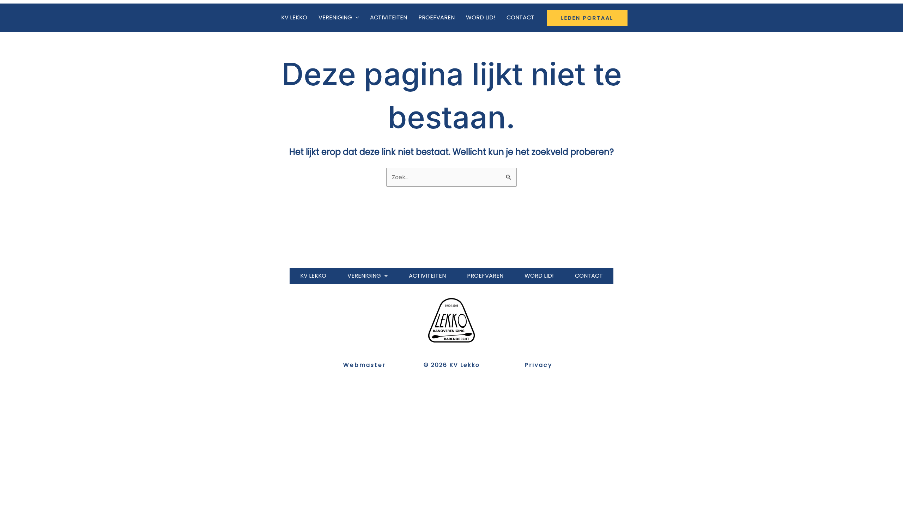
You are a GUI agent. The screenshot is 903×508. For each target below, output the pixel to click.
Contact (520, 17)
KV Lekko (294, 17)
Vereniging (335, 17)
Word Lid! (480, 17)
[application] (355, 18)
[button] (587, 18)
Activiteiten (388, 17)
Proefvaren (436, 17)
